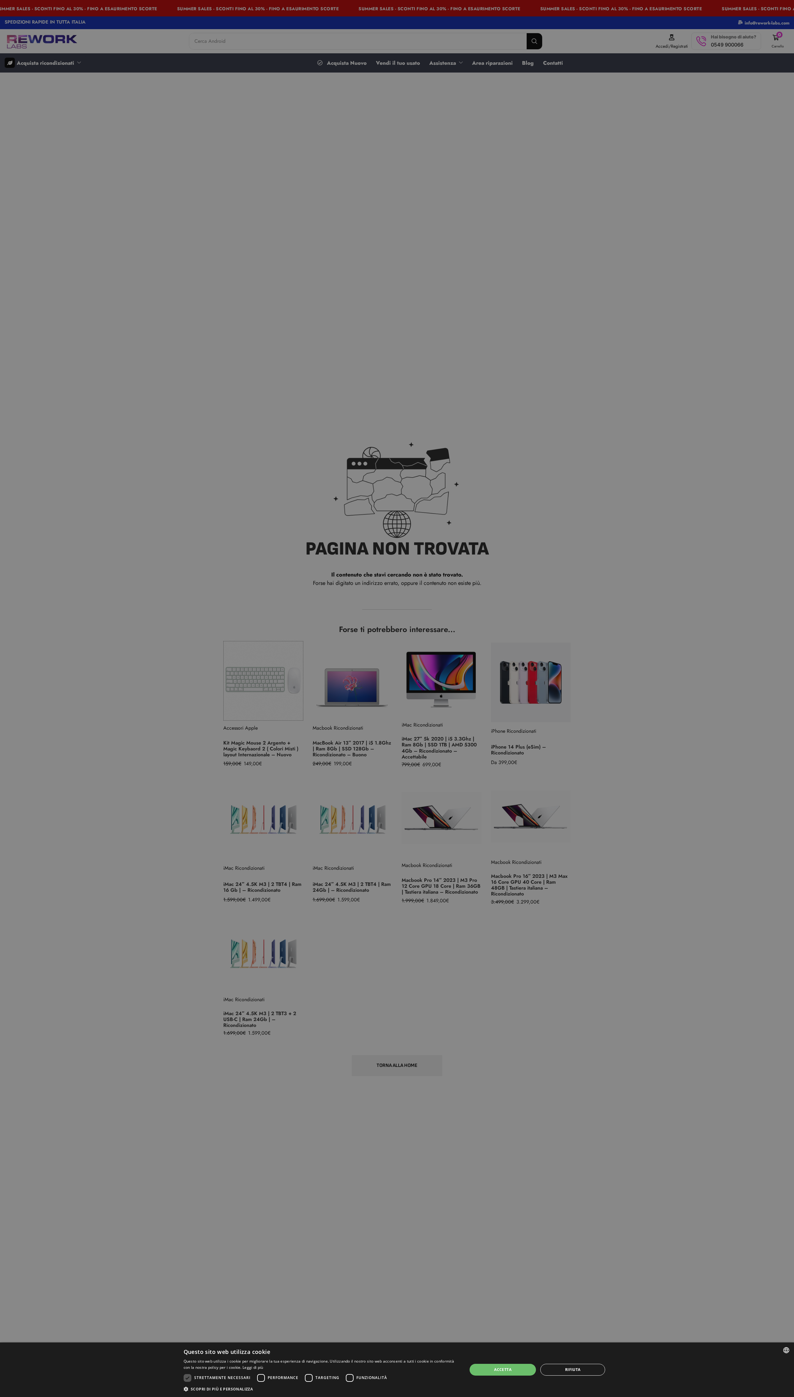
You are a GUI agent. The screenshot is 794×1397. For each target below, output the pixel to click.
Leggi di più (253, 1367)
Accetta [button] (502, 1369)
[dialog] (397, 1369)
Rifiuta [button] (573, 1369)
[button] (321, 1388)
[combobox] (786, 1350)
